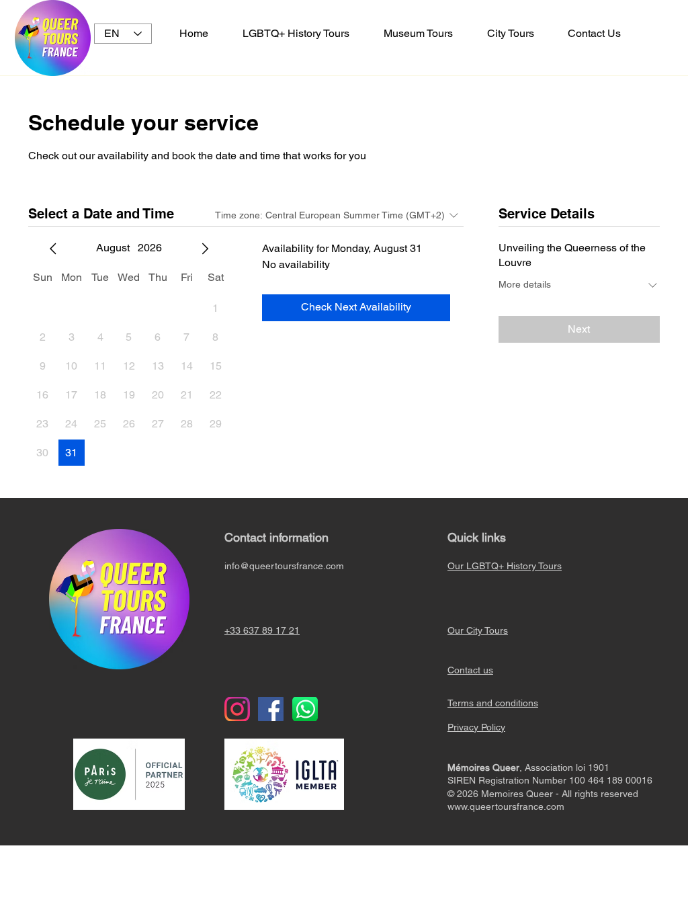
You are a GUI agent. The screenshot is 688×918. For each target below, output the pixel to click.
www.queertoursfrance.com (505, 806)
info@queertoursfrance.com (284, 565)
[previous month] (53, 249)
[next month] (205, 249)
